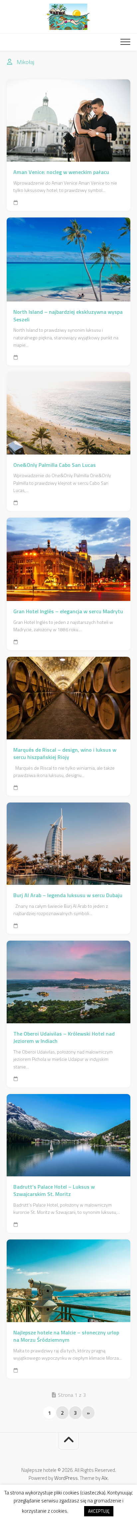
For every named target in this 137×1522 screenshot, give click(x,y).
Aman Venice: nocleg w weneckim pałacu (61, 172)
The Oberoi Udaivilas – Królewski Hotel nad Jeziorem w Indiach (64, 1037)
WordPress (66, 1478)
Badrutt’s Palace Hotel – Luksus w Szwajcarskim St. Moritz (54, 1190)
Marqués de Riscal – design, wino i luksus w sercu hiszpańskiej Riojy (64, 753)
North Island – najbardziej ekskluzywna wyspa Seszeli (68, 315)
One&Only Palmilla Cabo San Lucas (54, 465)
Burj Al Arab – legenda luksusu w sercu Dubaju (67, 895)
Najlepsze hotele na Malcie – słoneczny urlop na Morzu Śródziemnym (66, 1336)
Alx (104, 1478)
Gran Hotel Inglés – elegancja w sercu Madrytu (68, 611)
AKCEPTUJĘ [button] (98, 1511)
